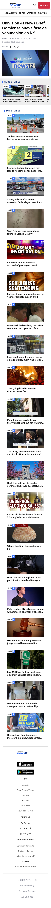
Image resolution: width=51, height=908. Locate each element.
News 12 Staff (8, 39)
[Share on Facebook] (11, 47)
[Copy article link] (18, 47)
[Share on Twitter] (14, 47)
